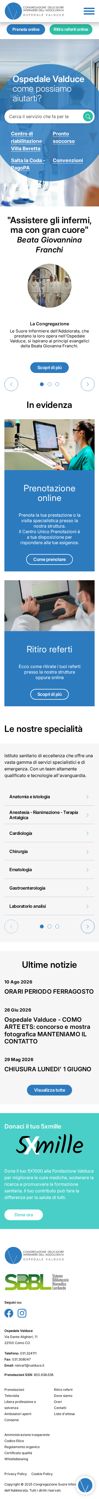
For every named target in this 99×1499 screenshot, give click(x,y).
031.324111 (28, 1353)
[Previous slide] (11, 384)
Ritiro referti (63, 1390)
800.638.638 (43, 1375)
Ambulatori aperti (17, 1414)
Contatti (60, 1408)
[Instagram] (22, 1316)
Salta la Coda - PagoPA (28, 164)
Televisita (11, 1396)
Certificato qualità (18, 1453)
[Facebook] (8, 1316)
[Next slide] (88, 384)
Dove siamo (63, 1396)
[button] (42, 384)
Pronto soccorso (64, 137)
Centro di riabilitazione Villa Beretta (26, 141)
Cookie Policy (42, 1474)
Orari (58, 1402)
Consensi (11, 1420)
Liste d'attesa (64, 1414)
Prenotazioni (14, 1390)
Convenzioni (68, 160)
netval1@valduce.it (29, 1365)
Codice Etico (14, 1441)
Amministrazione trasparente (27, 1435)
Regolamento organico (22, 1447)
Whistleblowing (16, 1459)
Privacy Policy (15, 1474)
